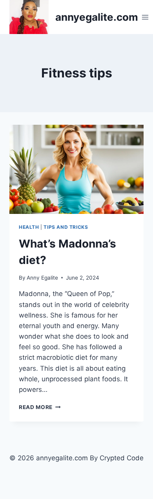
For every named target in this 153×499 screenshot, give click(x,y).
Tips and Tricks (66, 227)
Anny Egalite (42, 278)
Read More (40, 407)
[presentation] (76, 169)
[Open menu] (145, 17)
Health (29, 227)
